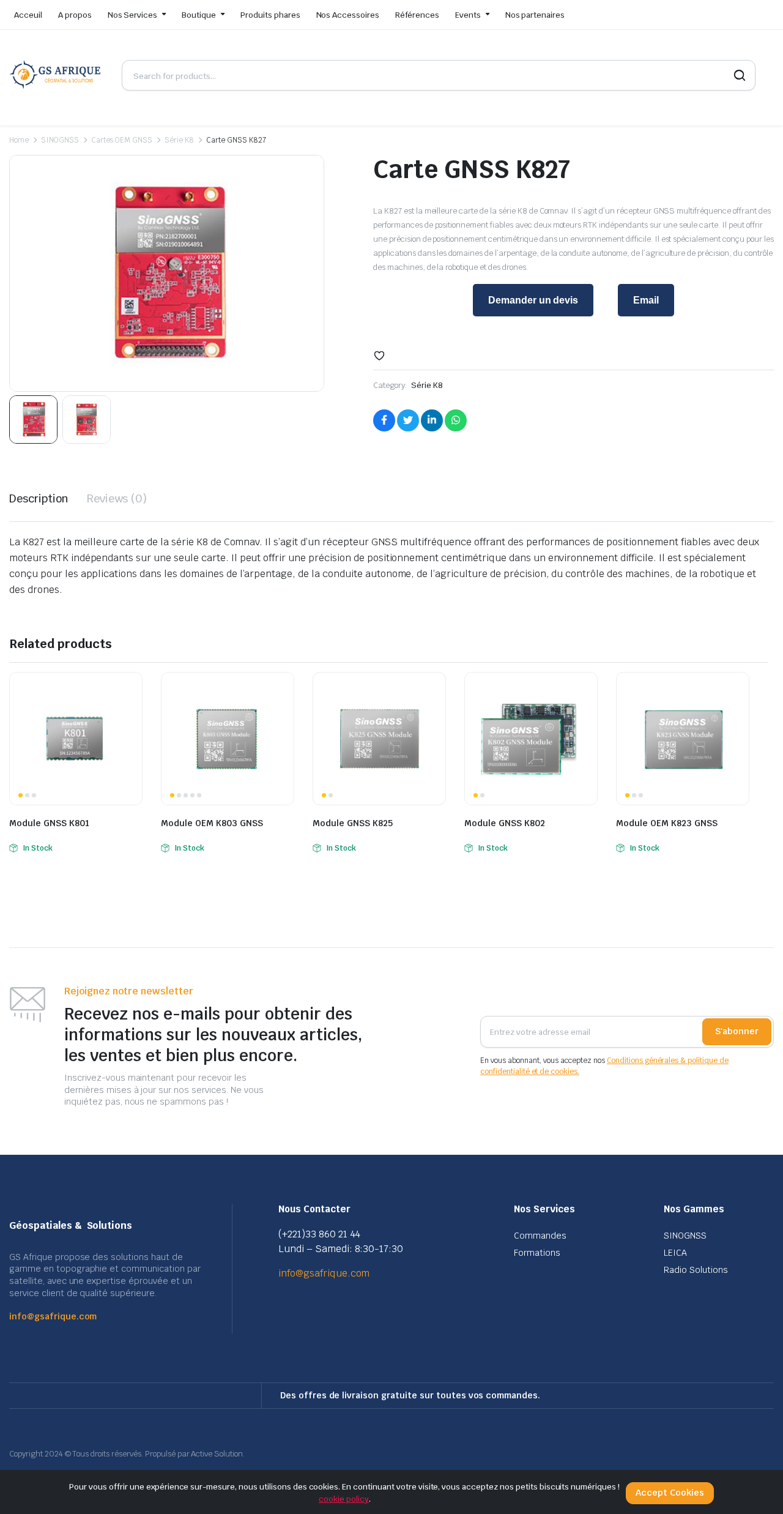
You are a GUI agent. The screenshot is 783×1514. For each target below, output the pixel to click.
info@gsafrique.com (53, 1316)
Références (417, 15)
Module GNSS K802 (504, 823)
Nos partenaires (535, 15)
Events (468, 15)
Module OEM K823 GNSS (667, 823)
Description (39, 498)
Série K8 (179, 140)
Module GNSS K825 (353, 823)
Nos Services (133, 15)
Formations (537, 1252)
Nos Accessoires (348, 15)
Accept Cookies (670, 1492)
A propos (75, 15)
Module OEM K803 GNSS (212, 823)
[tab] (39, 498)
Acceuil (28, 15)
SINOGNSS (60, 140)
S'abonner (737, 1031)
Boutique (199, 15)
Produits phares (270, 15)
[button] (379, 355)
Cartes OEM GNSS (122, 140)
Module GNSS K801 (49, 823)
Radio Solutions (696, 1269)
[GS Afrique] (56, 75)
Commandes (540, 1235)
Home (19, 140)
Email (646, 300)
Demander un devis (533, 300)
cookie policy (344, 1499)
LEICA (675, 1252)
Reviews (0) (117, 498)
